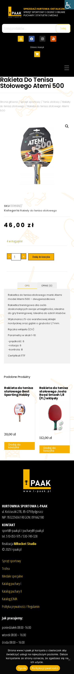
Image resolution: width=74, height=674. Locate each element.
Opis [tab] (27, 285)
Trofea (6, 568)
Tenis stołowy (51, 102)
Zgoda (22, 668)
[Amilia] (53, 39)
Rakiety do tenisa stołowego (38, 210)
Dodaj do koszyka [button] (14, 446)
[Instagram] (42, 39)
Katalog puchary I (11, 583)
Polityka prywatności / (15, 606)
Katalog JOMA (9, 598)
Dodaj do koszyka (41, 257)
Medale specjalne (12, 576)
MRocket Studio (25, 543)
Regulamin (33, 606)
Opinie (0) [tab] (46, 285)
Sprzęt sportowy (30, 102)
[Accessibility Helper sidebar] (69, 4)
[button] (66, 126)
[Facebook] (32, 39)
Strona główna (9, 102)
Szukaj (63, 28)
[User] (21, 39)
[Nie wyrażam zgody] (69, 660)
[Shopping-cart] (37, 54)
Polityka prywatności (45, 668)
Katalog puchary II (12, 591)
